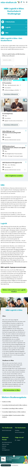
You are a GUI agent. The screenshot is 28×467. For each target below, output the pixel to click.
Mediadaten (17, 430)
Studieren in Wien (6, 401)
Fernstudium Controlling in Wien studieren (12, 408)
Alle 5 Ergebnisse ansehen (14, 176)
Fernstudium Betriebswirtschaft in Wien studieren (14, 405)
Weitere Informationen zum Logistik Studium (14, 291)
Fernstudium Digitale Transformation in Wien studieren (13, 416)
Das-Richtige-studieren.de (7, 442)
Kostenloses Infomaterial (6, 465)
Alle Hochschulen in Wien (12, 390)
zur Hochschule (15, 465)
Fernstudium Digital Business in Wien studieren (14, 412)
